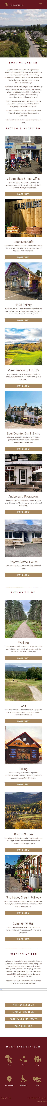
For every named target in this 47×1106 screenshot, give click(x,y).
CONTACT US (6, 1098)
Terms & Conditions (33, 1098)
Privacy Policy (42, 1098)
